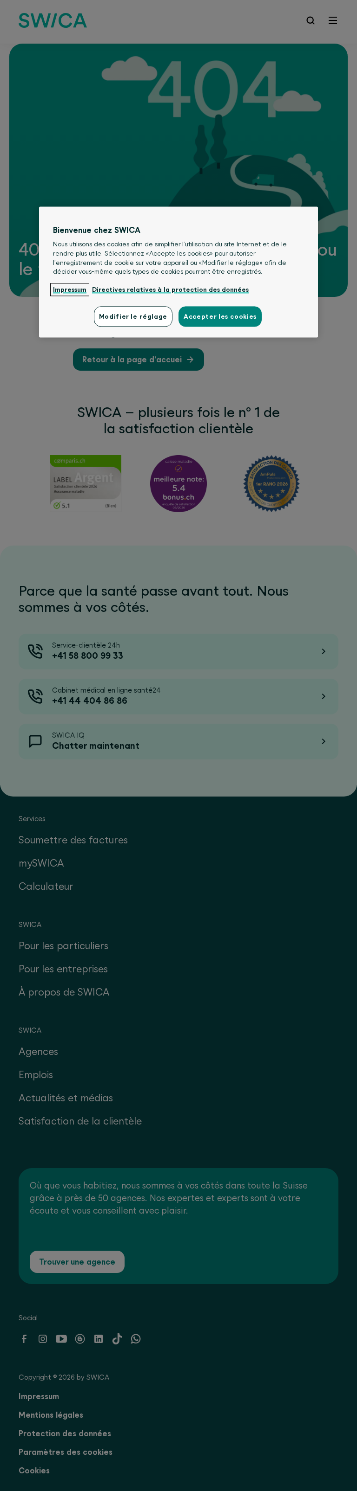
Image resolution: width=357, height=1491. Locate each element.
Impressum (69, 289)
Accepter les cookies (220, 316)
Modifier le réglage (133, 316)
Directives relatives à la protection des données (170, 289)
